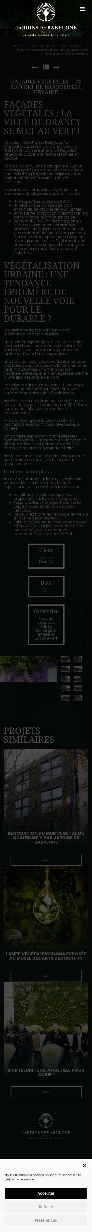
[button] (84, 1165)
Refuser (46, 1206)
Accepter (46, 1193)
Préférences (46, 1220)
